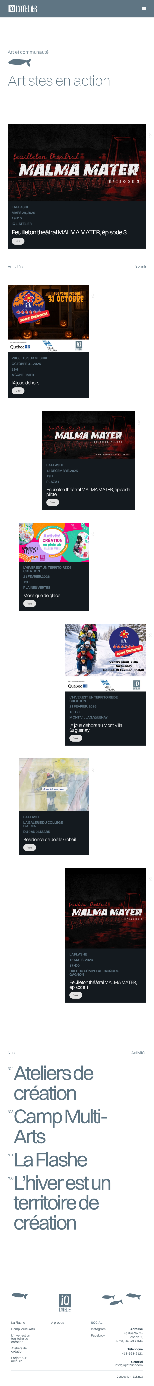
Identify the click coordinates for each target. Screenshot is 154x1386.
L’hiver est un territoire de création (20, 1338)
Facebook (98, 1335)
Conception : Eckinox (130, 1376)
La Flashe (18, 1322)
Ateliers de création (19, 1350)
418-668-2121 (132, 1353)
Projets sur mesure (18, 1359)
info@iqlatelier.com (129, 1365)
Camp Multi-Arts (23, 1329)
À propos (57, 1322)
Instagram (98, 1329)
